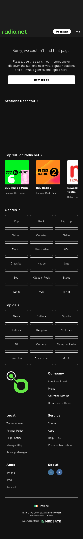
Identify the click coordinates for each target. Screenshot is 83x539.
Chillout (16, 235)
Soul (16, 277)
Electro (16, 249)
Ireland (44, 506)
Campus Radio (66, 344)
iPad (9, 480)
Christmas (41, 358)
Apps (51, 430)
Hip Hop (66, 221)
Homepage (41, 79)
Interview (16, 358)
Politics (16, 330)
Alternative (41, 249)
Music (66, 358)
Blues (66, 277)
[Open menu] (78, 31)
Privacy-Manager (16, 452)
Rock (41, 221)
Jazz (66, 263)
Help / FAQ (54, 438)
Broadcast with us (59, 403)
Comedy (41, 344)
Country (41, 235)
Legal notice (14, 438)
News (16, 316)
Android (11, 487)
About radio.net (57, 381)
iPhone (10, 472)
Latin (16, 291)
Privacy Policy (14, 430)
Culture (41, 316)
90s (41, 291)
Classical (16, 263)
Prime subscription (60, 445)
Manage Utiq (14, 445)
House (41, 263)
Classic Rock (41, 277)
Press (51, 388)
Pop (16, 221)
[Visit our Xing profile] (59, 472)
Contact (53, 423)
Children (66, 330)
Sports (66, 316)
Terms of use (14, 423)
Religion (41, 330)
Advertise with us (58, 396)
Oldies (66, 235)
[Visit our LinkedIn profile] (51, 472)
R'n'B (66, 291)
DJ (16, 344)
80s (66, 249)
